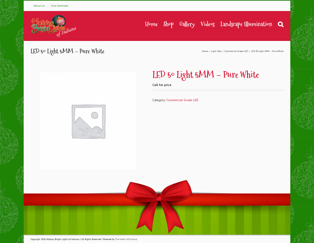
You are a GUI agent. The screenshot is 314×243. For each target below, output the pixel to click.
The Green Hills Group (126, 239)
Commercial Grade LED (182, 100)
